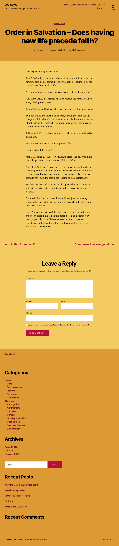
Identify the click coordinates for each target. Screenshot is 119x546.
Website (29, 313)
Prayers (11, 390)
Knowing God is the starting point (21, 485)
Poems (8, 380)
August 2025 (11, 447)
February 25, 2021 (58, 50)
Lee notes (11, 4)
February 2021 (12, 454)
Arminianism (13, 408)
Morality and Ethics (16, 418)
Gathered (9, 501)
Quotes (101, 4)
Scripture (12, 394)
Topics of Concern (16, 425)
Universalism (13, 429)
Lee (41, 50)
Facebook (10, 354)
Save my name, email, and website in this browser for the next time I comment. (58, 325)
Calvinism (59, 23)
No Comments (78, 50)
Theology (9, 401)
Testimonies (13, 397)
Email (63, 302)
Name (29, 302)
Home (65, 4)
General (11, 415)
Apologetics (13, 404)
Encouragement (15, 387)
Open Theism (13, 422)
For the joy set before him (17, 496)
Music (93, 4)
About (99, 8)
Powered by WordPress (36, 539)
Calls (9, 384)
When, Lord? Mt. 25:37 (16, 507)
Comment (30, 279)
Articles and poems (79, 4)
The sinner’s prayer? (15, 490)
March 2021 (11, 450)
